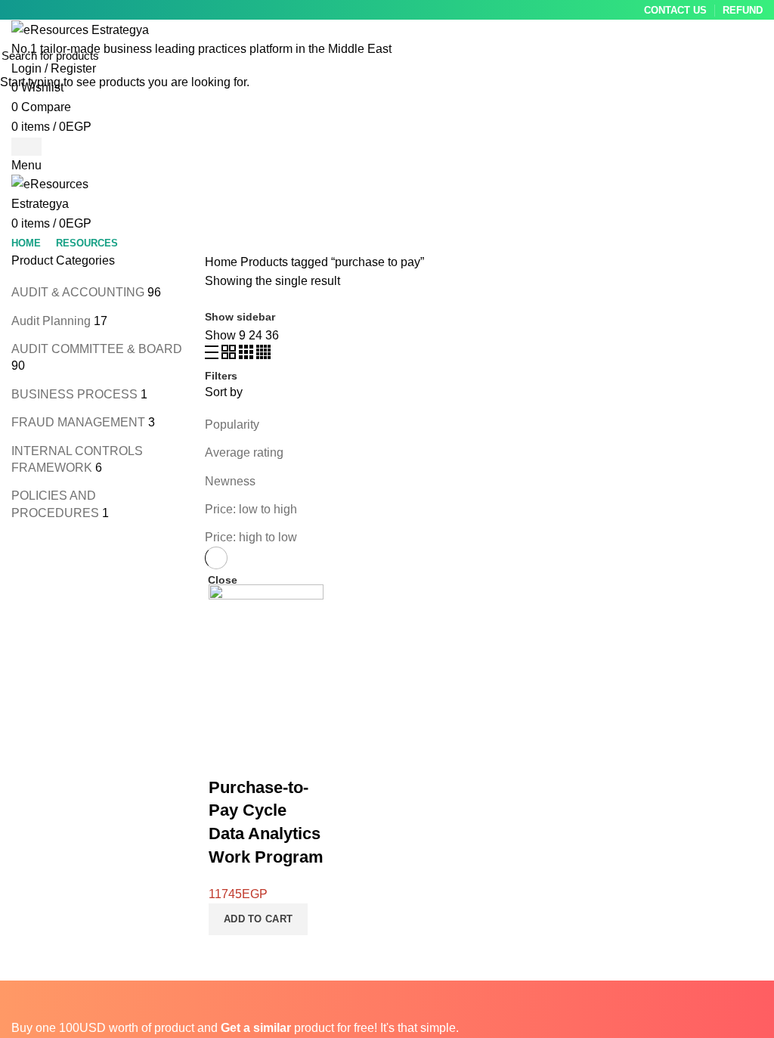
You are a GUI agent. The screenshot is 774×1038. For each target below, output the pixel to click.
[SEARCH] (753, 55)
